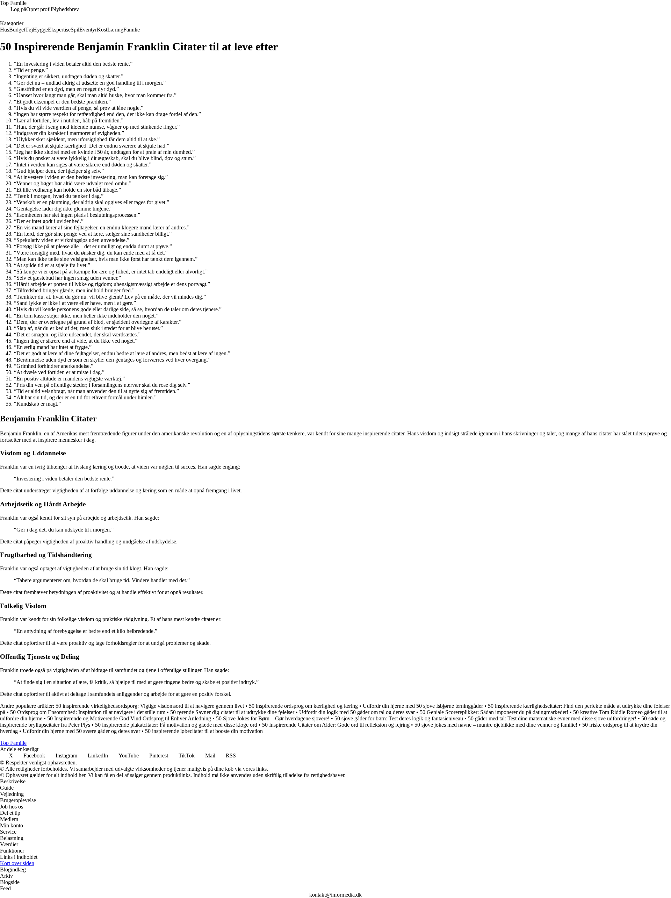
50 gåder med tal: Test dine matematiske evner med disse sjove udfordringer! (552, 718)
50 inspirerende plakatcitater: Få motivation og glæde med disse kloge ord (176, 725)
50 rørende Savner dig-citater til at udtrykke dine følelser (232, 712)
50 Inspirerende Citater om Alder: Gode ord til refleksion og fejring (336, 725)
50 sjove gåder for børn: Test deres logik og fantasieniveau (398, 718)
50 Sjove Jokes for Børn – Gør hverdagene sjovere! (273, 718)
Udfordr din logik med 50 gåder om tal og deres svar (357, 712)
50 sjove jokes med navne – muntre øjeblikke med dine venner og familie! (495, 725)
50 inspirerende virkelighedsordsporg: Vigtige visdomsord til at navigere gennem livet (150, 706)
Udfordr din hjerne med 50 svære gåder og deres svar (81, 731)
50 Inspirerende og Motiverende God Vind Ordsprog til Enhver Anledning (129, 718)
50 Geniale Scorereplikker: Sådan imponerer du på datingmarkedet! (494, 712)
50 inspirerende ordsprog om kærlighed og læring (303, 706)
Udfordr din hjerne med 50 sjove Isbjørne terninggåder (423, 706)
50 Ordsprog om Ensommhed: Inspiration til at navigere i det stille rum (87, 712)
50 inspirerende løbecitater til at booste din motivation (204, 731)
